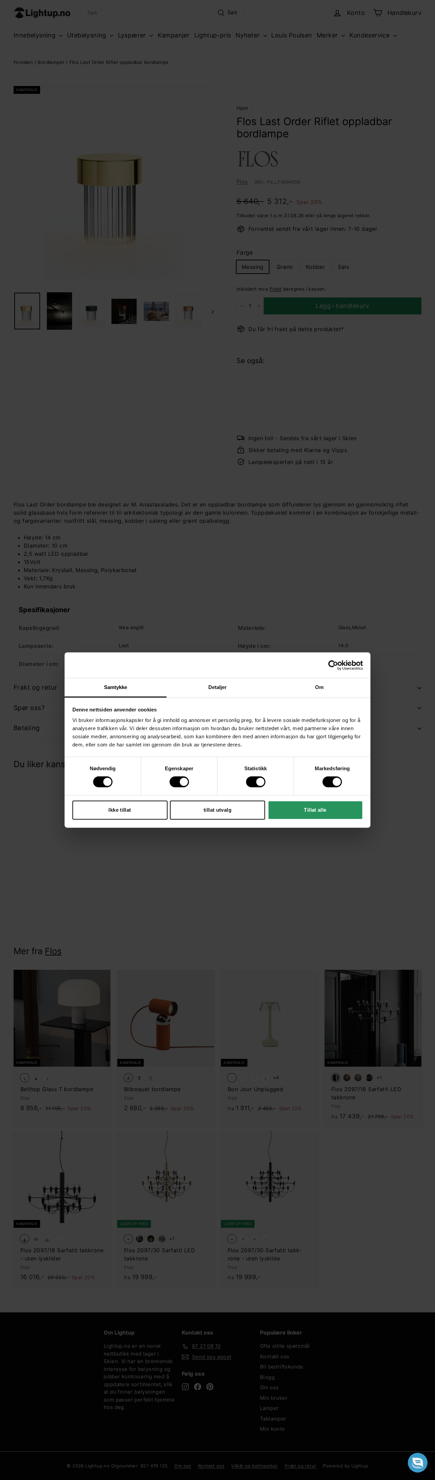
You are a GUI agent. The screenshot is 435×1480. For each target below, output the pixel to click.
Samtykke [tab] (115, 687)
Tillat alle (315, 810)
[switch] (179, 781)
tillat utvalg (217, 810)
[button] (418, 1463)
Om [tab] (319, 687)
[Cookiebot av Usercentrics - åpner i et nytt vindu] (333, 665)
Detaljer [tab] (217, 687)
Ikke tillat (119, 810)
